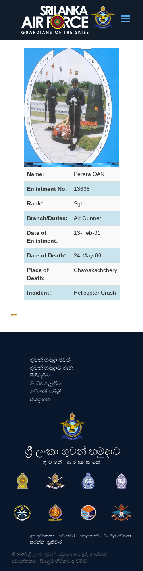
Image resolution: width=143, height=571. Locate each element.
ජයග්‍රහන (40, 399)
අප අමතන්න (42, 535)
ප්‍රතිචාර (55, 542)
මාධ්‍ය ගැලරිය (45, 383)
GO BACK (38, 315)
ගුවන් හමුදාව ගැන (51, 367)
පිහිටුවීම (40, 375)
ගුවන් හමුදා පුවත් (50, 359)
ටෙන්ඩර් (67, 535)
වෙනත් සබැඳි (45, 391)
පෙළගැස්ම (90, 535)
